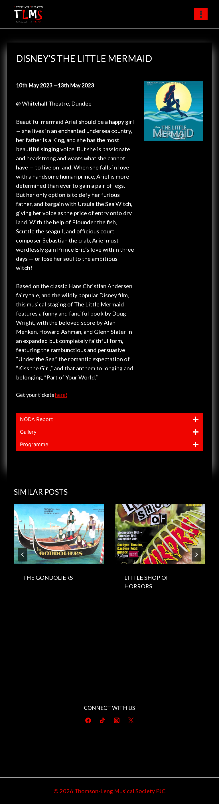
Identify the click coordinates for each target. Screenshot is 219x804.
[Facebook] (88, 720)
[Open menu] (201, 14)
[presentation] (59, 534)
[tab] (98, 610)
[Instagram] (116, 720)
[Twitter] (131, 720)
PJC (161, 790)
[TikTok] (102, 720)
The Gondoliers (48, 577)
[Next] (196, 554)
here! (61, 395)
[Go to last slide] (22, 554)
